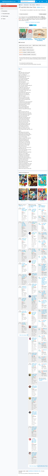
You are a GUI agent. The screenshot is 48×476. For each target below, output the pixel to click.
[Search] (34, 1)
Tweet (35, 25)
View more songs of (25, 335)
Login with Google (6, 6)
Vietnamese (26, 4)
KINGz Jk (38, 4)
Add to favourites (24, 14)
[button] (19, 1)
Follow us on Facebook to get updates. (33, 22)
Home (21, 4)
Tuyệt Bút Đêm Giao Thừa (33, 206)
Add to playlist (43, 14)
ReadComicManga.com (24, 172)
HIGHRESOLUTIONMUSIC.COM (34, 471)
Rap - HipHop (32, 4)
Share (31, 25)
